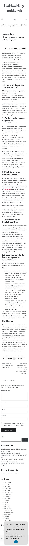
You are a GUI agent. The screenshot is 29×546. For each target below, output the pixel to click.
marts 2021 (7, 520)
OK (16, 541)
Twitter (20, 356)
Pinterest (9, 358)
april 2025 (7, 486)
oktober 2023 (8, 494)
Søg (2, 436)
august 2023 (7, 498)
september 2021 (8, 512)
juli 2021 (6, 516)
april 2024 (7, 490)
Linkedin (20, 358)
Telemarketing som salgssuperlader (7, 366)
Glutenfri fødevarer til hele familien (10, 453)
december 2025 (8, 484)
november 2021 (8, 510)
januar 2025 (7, 488)
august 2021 (7, 514)
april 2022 (7, 506)
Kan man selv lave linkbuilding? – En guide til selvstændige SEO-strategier (21, 369)
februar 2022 (7, 508)
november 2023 (8, 492)
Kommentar (5, 390)
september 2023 (8, 496)
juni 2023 (6, 500)
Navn (3, 403)
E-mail (3, 409)
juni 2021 (6, 518)
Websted (3, 415)
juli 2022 (6, 502)
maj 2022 (6, 504)
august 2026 (7, 482)
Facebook (9, 356)
